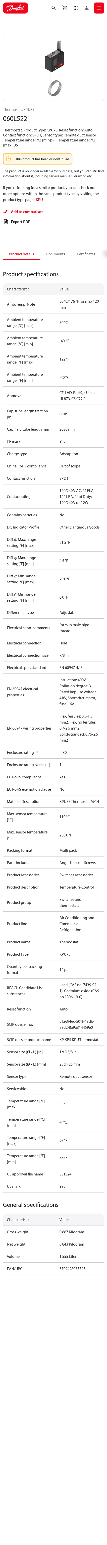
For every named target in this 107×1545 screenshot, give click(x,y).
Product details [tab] (21, 253)
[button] (75, 8)
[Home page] (15, 8)
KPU (39, 199)
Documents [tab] (55, 253)
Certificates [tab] (86, 253)
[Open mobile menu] (99, 8)
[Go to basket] (64, 8)
